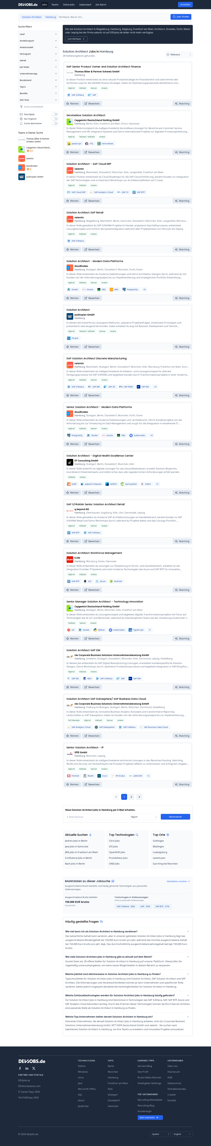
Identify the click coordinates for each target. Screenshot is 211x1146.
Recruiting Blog (146, 1105)
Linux (81, 1077)
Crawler (172, 1094)
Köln (110, 1089)
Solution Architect (75, 51)
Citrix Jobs (114, 840)
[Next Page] (139, 797)
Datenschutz (174, 1083)
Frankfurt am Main (118, 1083)
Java (80, 1083)
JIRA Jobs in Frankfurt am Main (81, 852)
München (113, 1071)
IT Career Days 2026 (29, 1091)
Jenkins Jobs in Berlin (76, 840)
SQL (80, 1094)
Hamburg (106, 51)
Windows (83, 1071)
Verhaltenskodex (177, 1089)
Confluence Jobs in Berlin (78, 858)
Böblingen (158, 846)
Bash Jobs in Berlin (75, 863)
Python (82, 1066)
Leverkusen (159, 858)
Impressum (174, 1071)
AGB (170, 1077)
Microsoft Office (87, 1089)
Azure (81, 1100)
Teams (55, 4)
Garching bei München (165, 863)
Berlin (111, 1066)
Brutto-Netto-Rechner (149, 1077)
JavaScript (83, 1106)
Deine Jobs (69, 4)
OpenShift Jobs (117, 852)
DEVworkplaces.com (29, 1086)
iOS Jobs (113, 846)
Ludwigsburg (160, 852)
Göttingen (158, 840)
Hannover (113, 1106)
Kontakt (172, 1100)
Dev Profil (143, 1071)
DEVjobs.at (24, 1080)
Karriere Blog (145, 1066)
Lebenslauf (85, 4)
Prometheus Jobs (118, 858)
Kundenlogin (145, 1111)
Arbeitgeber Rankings (149, 1083)
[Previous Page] (116, 797)
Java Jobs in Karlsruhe (76, 846)
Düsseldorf (114, 1100)
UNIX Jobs (114, 863)
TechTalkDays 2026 (28, 1097)
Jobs (44, 4)
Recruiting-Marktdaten (150, 1099)
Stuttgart (113, 1094)
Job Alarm (101, 4)
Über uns (173, 1066)
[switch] (55, 114)
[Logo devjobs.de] (28, 4)
